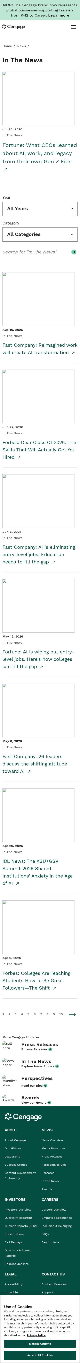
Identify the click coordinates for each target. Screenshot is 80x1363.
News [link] (21, 46)
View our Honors (33, 1102)
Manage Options (40, 1343)
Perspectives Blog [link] (54, 1164)
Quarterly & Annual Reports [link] (18, 1253)
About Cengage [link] (15, 1140)
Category (10, 223)
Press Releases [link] (52, 1156)
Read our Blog (31, 1086)
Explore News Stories (37, 1066)
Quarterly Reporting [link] (18, 1217)
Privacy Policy (36, 1335)
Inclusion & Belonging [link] (57, 1225)
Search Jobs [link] (50, 1242)
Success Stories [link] (16, 1164)
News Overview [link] (52, 1140)
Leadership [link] (12, 1156)
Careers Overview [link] (54, 1209)
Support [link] (48, 1292)
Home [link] (7, 46)
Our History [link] (13, 1148)
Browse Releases (34, 1049)
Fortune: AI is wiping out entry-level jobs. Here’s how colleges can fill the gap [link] (38, 659)
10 (61, 1014)
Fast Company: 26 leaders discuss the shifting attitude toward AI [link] (34, 764)
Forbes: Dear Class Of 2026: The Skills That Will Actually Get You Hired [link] (39, 450)
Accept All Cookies (40, 1355)
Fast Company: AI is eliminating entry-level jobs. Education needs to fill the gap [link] (38, 554)
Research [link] (48, 1172)
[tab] (73, 26)
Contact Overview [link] (54, 1284)
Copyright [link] (11, 1292)
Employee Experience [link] (57, 1217)
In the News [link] (50, 1181)
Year (6, 197)
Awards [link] (47, 1189)
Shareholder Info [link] (17, 1263)
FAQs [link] (45, 1234)
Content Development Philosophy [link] (20, 1175)
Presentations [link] (14, 1234)
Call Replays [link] (13, 1242)
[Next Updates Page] (72, 1014)
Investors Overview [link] (18, 1209)
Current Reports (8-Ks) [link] (21, 1225)
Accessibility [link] (13, 1284)
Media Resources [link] (53, 1148)
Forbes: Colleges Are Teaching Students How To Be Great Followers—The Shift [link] (36, 981)
